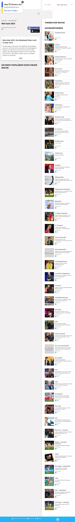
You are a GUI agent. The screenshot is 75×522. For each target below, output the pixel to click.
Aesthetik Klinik (60, 33)
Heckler (57, 45)
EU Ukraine (58, 129)
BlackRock (58, 201)
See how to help (10, 11)
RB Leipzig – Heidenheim (63, 466)
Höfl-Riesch (58, 105)
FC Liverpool (59, 225)
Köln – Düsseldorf (60, 490)
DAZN (57, 454)
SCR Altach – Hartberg (62, 502)
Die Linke (58, 406)
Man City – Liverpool (61, 430)
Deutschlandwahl (60, 249)
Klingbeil (57, 165)
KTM (56, 322)
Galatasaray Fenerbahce (62, 189)
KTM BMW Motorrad (61, 297)
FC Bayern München (61, 213)
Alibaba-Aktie (59, 177)
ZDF (56, 418)
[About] (35, 519)
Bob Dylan (58, 309)
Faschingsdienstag (61, 261)
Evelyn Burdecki (60, 334)
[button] (65, 4)
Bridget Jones (59, 141)
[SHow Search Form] (39, 13)
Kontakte (31, 518)
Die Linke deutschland (62, 346)
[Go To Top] (57, 519)
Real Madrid (58, 394)
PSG (56, 370)
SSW (56, 382)
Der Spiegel (58, 358)
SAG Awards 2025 (60, 237)
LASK (56, 478)
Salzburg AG (59, 153)
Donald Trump (59, 117)
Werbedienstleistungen (19, 518)
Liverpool (58, 285)
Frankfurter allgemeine (62, 273)
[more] (20, 58)
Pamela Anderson (60, 57)
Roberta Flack (59, 93)
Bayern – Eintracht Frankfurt (60, 442)
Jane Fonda (58, 69)
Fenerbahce (58, 81)
